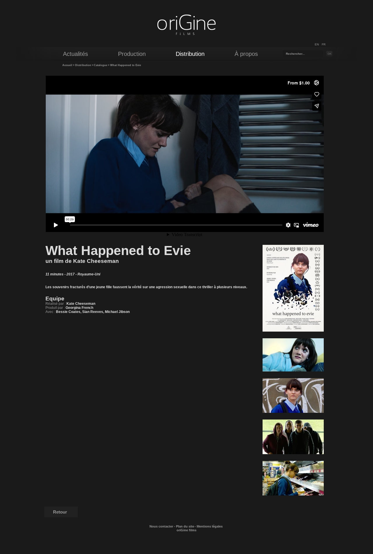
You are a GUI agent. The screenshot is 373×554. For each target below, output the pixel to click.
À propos (246, 54)
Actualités (75, 54)
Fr (324, 44)
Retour (60, 511)
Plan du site (185, 526)
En (317, 44)
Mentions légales (210, 526)
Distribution (83, 65)
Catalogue (100, 65)
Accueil (67, 65)
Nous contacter (161, 526)
